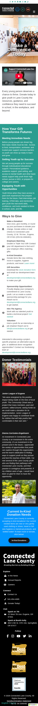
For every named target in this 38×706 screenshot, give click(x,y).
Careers (11, 585)
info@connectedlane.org (17, 329)
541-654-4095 (13, 599)
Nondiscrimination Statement (19, 701)
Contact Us (12, 594)
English (5, 703)
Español (12, 703)
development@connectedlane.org (21, 278)
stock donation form (27, 270)
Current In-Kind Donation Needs (19, 513)
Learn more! (29, 263)
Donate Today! (14, 603)
